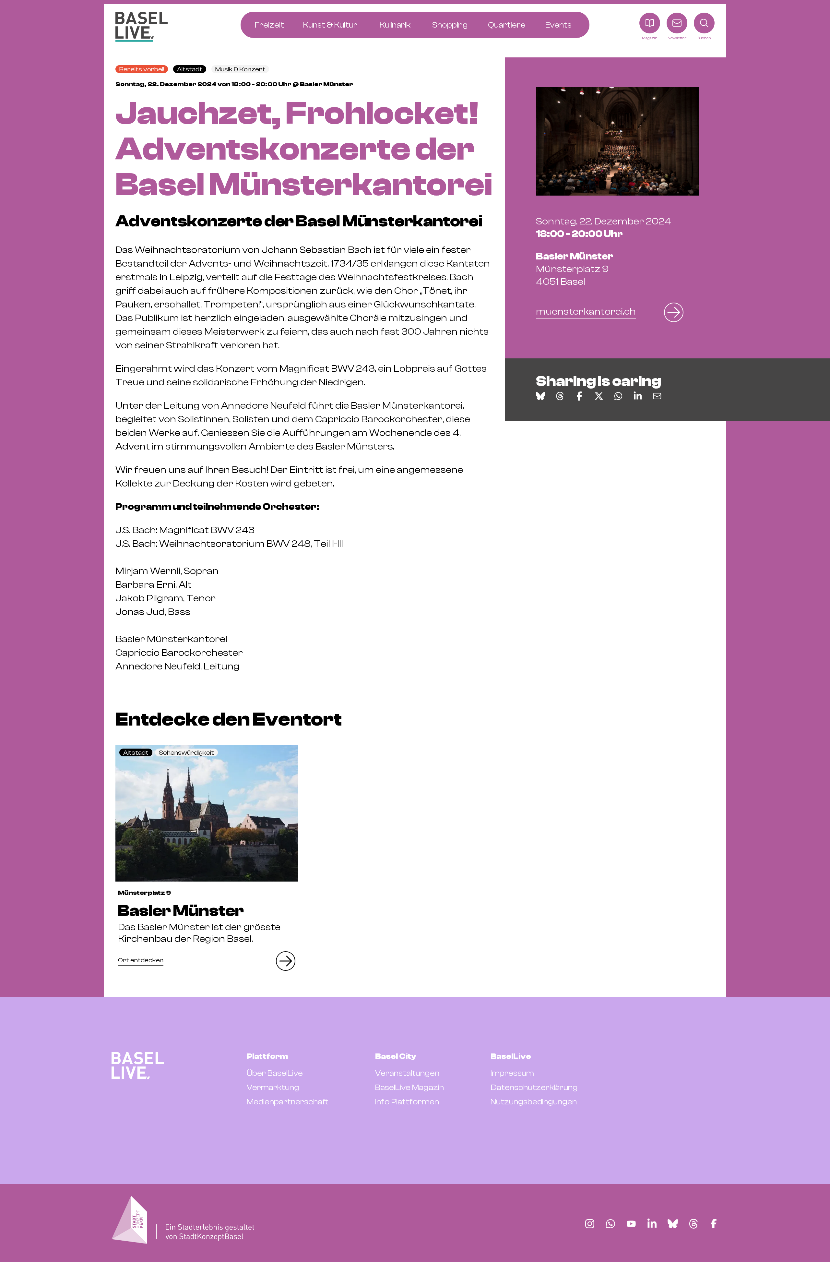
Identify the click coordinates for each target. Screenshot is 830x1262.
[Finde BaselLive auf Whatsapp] (610, 1224)
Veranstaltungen (407, 1073)
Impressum (512, 1073)
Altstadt (189, 69)
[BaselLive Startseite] (141, 27)
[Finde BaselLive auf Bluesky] (673, 1224)
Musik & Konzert (240, 69)
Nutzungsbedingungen (534, 1101)
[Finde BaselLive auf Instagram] (590, 1224)
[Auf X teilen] (598, 396)
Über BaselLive (275, 1073)
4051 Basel (574, 269)
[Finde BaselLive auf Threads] (693, 1224)
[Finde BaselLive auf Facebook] (713, 1224)
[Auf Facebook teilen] (579, 396)
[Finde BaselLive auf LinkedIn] (652, 1224)
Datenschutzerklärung (534, 1087)
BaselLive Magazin (409, 1087)
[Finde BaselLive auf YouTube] (631, 1224)
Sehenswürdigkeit (186, 752)
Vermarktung (273, 1087)
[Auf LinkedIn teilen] (637, 396)
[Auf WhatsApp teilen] (618, 396)
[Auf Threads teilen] (559, 396)
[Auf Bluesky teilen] (540, 396)
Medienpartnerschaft (287, 1101)
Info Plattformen (407, 1101)
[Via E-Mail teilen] (657, 396)
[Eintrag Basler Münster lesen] (206, 813)
